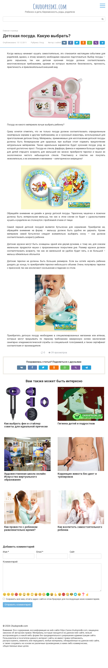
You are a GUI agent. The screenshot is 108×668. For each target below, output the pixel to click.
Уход (41, 42)
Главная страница (10, 31)
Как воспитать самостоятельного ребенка (80, 528)
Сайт (72, 552)
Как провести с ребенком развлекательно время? (20, 528)
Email (39, 552)
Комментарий (10, 561)
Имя (6, 552)
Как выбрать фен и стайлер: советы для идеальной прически (26, 425)
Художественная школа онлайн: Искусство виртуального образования (25, 476)
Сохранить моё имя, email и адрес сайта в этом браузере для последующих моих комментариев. (53, 599)
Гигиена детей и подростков (76, 423)
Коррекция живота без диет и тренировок (77, 475)
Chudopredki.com (50, 6)
